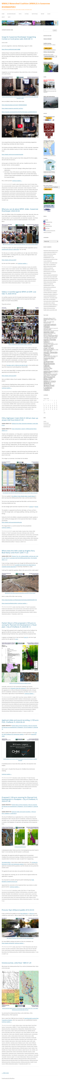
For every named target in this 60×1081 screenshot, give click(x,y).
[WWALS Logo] (49, 203)
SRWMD (31, 268)
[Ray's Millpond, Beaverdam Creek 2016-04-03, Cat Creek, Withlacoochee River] (20, 936)
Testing (30, 531)
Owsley (33, 1048)
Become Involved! (11, 13)
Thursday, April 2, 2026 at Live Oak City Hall (17, 365)
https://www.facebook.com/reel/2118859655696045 (14, 105)
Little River (7, 1042)
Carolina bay (18, 1032)
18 (46, 407)
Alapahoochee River (6, 1028)
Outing (47, 344)
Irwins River (23, 1041)
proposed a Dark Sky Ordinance (18, 688)
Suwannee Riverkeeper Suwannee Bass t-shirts (49, 172)
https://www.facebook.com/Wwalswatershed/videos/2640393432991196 (19, 600)
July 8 (16, 639)
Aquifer (14, 184)
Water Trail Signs (48, 123)
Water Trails (35, 13)
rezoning (17, 784)
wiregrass (16, 1058)
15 (54, 405)
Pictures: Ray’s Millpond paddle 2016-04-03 (18, 910)
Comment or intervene (49, 108)
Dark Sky (28, 781)
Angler (12, 1030)
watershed (51, 371)
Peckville (3, 1049)
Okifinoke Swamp (24, 1048)
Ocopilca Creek (30, 1046)
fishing (23, 1037)
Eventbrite (46, 219)
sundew (13, 950)
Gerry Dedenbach (15, 893)
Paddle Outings (47, 43)
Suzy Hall (17, 538)
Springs (13, 186)
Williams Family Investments (30, 786)
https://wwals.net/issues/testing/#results (12, 522)
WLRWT (35, 539)
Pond (29, 184)
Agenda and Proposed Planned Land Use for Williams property (20, 683)
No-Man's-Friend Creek (21, 1044)
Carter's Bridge (27, 1032)
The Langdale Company (21, 610)
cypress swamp (14, 1035)
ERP (29, 700)
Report (42, 13)
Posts (20, 13)
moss (9, 1044)
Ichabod (7, 1041)
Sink (3, 186)
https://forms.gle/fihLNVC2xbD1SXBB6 (11, 49)
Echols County (28, 1035)
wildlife (11, 1058)
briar (14, 1032)
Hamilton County (48, 334)
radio (27, 191)
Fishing (17, 1025)
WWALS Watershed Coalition (20, 198)
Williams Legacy (5, 788)
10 (44, 405)
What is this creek (30, 610)
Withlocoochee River (25, 1062)
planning (10, 784)
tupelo (12, 1056)
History (20, 1025)
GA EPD (55, 330)
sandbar (33, 1049)
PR (31, 184)
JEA (32, 267)
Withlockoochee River (16, 1062)
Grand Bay (16, 1039)
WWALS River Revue (8, 198)
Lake (17, 946)
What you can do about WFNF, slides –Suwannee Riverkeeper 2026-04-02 (20, 210)
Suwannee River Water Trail (8, 281)
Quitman (20, 1049)
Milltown (34, 1042)
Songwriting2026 (7, 186)
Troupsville (36, 1055)
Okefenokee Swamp (20, 191)
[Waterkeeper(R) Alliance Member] (47, 211)
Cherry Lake (11, 1034)
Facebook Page (48, 222)
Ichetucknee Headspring (7, 272)
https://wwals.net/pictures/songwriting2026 (12, 154)
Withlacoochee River (28, 539)
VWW (34, 531)
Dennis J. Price (34, 395)
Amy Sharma (11, 187)
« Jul (44, 412)
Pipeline (3, 268)
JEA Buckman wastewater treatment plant (27, 398)
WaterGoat (35, 538)
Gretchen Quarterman (50, 333)
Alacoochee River (24, 1027)
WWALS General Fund (49, 116)
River (36, 184)
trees (26, 1055)
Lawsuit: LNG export (49, 140)
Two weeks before (6, 862)
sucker (33, 1051)
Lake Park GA (20, 189)
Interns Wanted (47, 39)
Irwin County (12, 1041)
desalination (23, 270)
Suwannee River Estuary (31, 193)
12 (48, 405)
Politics (7, 268)
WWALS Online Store (49, 175)
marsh (30, 1042)
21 (52, 407)
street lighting (35, 705)
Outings (27, 13)
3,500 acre (31, 913)
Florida (36, 506)
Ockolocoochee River (21, 1046)
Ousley (29, 1048)
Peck (36, 1048)
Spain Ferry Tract (33, 608)
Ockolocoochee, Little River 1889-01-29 (16, 963)
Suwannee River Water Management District (26, 279)
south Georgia (12, 193)
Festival (55, 328)
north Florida (12, 191)
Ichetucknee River (9, 189)
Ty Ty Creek (17, 1056)
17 (44, 407)
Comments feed (47, 424)
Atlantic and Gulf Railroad (19, 1030)
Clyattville (17, 1034)
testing (20, 538)
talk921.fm (13, 196)
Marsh (29, 1025)
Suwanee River (5, 1053)
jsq (7, 200)
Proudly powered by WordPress (8, 1078)
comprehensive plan (11, 781)
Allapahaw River (28, 1028)
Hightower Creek (25, 533)
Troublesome (30, 1055)
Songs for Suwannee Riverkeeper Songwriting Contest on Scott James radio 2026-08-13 (19, 38)
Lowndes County (14, 1042)
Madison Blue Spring (33, 189)
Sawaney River (9, 1051)
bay (26, 1030)
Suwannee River (13, 279)
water (27, 897)
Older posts (5, 1073)
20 (50, 407)
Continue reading (17, 180)
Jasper (28, 1041)
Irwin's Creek (18, 1041)
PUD (23, 705)
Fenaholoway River (6, 1037)
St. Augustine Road (29, 536)
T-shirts (45, 158)
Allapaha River (21, 1028)
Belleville (30, 1030)
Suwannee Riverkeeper (20, 194)
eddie (32, 1035)
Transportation (8, 1027)
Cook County (4, 1035)
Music (26, 184)
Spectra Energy (48, 356)
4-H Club (36, 186)
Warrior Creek (30, 1056)
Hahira (35, 1039)
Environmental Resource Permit (21, 700)
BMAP (16, 698)
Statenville (25, 1051)
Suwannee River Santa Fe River (8, 194)
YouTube (47, 228)
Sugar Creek (51, 357)
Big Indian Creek (8, 1032)
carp (22, 1032)
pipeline (17, 275)
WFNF (20, 186)
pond (24, 275)
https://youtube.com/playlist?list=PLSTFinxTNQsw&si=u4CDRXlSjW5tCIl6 (19, 112)
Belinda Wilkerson (24, 779)
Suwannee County (13, 1053)
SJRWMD (24, 268)
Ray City (30, 948)
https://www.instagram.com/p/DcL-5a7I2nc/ (12, 108)
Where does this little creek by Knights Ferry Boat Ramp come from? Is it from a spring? (20, 593)
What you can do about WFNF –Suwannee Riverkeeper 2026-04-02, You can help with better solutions (20, 244)
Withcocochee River (31, 1058)
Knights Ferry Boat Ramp (7, 608)
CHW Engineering (26, 698)
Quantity (17, 268)
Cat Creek (7, 948)
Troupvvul (9, 1056)
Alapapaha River (14, 1028)
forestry (36, 270)
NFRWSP (4, 393)
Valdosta (48, 368)
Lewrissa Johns (28, 893)
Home (3, 13)
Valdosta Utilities (26, 538)
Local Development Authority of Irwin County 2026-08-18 (50, 259)
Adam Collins (16, 395)
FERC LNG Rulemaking (49, 96)
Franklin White (22, 396)
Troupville (4, 1056)
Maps (9, 17)
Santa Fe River (32, 275)
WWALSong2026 (25, 186)
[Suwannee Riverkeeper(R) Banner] (49, 207)
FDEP (17, 697)
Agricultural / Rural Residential (8, 698)
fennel (20, 1037)
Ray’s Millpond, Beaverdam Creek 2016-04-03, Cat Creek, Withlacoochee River (20, 938)
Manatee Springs (22, 783)
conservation (20, 187)
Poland (13, 1049)
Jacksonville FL (24, 272)
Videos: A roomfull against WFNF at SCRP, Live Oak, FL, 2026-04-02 (20, 344)
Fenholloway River (14, 1037)
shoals (14, 1051)
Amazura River (7, 1030)
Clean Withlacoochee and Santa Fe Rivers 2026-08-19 (50, 271)
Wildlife (14, 1027)
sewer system (15, 536)
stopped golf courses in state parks (10, 249)
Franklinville (28, 1037)
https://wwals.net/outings (8, 943)
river (30, 1049)
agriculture (12, 270)
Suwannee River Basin (21, 193)
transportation (21, 1055)
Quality (13, 268)
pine (7, 1049)
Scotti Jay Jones (19, 608)
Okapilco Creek (8, 1048)
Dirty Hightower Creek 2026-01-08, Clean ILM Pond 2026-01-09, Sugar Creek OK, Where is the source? (20, 492)
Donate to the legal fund (49, 155)
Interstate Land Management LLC (9, 534)
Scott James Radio (33, 191)
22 (54, 407)
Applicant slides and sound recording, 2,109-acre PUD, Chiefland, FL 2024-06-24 (20, 721)
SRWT (11, 277)
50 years (33, 777)
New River (7, 191)
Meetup (50, 226)
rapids (23, 1049)
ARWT (51, 321)
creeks (17, 184)
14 (52, 405)
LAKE (24, 948)
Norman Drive (29, 534)
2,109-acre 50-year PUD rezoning (20, 846)
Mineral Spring (5, 1044)
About (3, 17)
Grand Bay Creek (23, 1039)
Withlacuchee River (34, 1060)
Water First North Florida (21, 196)
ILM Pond (32, 533)
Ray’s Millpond (24, 913)
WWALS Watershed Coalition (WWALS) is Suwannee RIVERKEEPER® (26, 5)
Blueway (47, 323)
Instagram (47, 224)
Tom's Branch (14, 1055)
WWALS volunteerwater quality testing (49, 63)
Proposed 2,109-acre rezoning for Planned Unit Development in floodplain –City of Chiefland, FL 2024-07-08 (20, 799)
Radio (33, 184)
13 (50, 405)
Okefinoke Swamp (16, 1048)
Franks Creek (7, 1039)
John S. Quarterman (16, 274)
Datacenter (21, 184)
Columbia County (27, 1034)
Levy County (26, 702)
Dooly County (21, 1035)
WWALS (50, 381)
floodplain (35, 700)
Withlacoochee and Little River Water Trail (15, 539)
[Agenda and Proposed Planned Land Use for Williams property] (20, 681)
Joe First (15, 189)
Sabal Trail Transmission (51, 349)
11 (46, 405)
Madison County (22, 1042)
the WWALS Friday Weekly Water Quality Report (23, 496)
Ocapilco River (8, 1046)
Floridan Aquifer (30, 270)
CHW (34, 779)
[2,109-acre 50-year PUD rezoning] (20, 845)
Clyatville (21, 1034)
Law (46, 336)
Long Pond (26, 189)
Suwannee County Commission (19, 277)
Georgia (31, 506)
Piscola (9, 1049)
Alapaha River (5, 187)
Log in (45, 421)
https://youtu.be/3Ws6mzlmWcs (9, 603)
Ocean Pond (14, 1046)
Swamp (17, 186)
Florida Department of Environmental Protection (12, 702)
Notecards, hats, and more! (50, 182)
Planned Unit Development (16, 705)
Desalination (24, 267)
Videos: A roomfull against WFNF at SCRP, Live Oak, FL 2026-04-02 (19, 293)
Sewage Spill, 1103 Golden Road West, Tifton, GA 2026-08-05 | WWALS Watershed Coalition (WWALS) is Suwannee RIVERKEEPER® (50, 266)
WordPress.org (47, 426)
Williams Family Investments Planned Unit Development (19, 709)
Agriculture (15, 267)
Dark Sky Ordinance (9, 700)
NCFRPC (35, 267)
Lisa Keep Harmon (25, 400)
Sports (28, 268)
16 (56, 405)
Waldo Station (23, 1056)
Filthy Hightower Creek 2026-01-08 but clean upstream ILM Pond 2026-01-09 (20, 419)
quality (27, 275)
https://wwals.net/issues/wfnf (9, 260)
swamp (26, 281)
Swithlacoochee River (6, 1055)
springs (3, 610)
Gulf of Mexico (30, 1039)
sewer (20, 784)
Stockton (30, 1051)
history (3, 1041)
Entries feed (46, 423)
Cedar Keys (6, 1034)
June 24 (26, 637)
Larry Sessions (18, 400)
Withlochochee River (6, 1062)
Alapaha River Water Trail (50, 320)
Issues (48, 13)
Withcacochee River (22, 1058)
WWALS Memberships (49, 52)
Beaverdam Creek (30, 946)
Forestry (29, 267)
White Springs (7, 1058)
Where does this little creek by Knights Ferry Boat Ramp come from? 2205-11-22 (18, 552)
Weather (3, 533)
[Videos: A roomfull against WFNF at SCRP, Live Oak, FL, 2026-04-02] (20, 343)
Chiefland (20, 698)
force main (19, 533)
